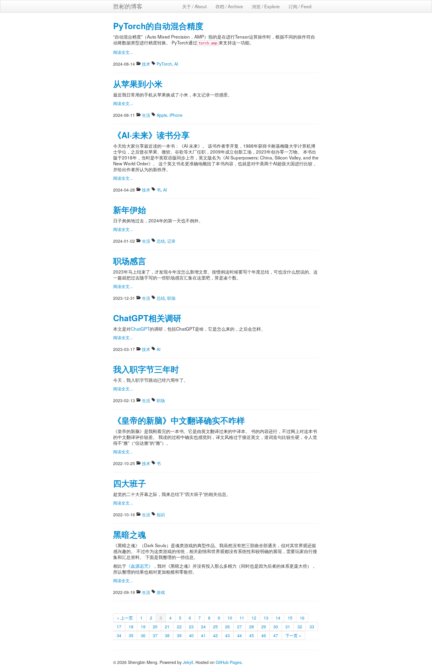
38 (167, 635)
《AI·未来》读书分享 (151, 135)
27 (239, 627)
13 (266, 618)
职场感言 (129, 261)
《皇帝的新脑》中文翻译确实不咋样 (179, 420)
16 (302, 618)
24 (203, 627)
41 (203, 635)
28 (251, 627)
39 (179, 635)
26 (227, 627)
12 (254, 618)
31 (287, 627)
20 (155, 627)
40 (191, 635)
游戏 (161, 592)
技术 (146, 64)
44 (239, 635)
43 (227, 635)
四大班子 (129, 483)
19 (143, 627)
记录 (171, 241)
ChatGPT (140, 328)
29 (263, 627)
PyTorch (164, 64)
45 (251, 635)
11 (242, 618)
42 (215, 635)
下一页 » (293, 635)
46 (263, 635)
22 (179, 627)
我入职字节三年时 (146, 369)
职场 (171, 298)
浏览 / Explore (266, 6)
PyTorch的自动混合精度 (158, 26)
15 (290, 618)
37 (155, 635)
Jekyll (188, 662)
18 (131, 627)
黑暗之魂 (129, 534)
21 (167, 627)
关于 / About (194, 6)
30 (275, 627)
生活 (146, 115)
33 (311, 627)
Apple (162, 115)
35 (131, 635)
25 (215, 627)
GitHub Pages (229, 662)
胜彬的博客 (128, 6)
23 (191, 627)
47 (275, 635)
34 (119, 635)
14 (278, 618)
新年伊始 (129, 210)
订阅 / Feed (300, 6)
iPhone (176, 115)
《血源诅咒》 (139, 565)
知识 (161, 514)
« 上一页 (125, 618)
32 (299, 627)
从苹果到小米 (138, 84)
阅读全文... (123, 52)
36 (143, 635)
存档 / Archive (229, 6)
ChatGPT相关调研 (147, 318)
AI (176, 64)
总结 (161, 241)
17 (119, 627)
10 (229, 618)
